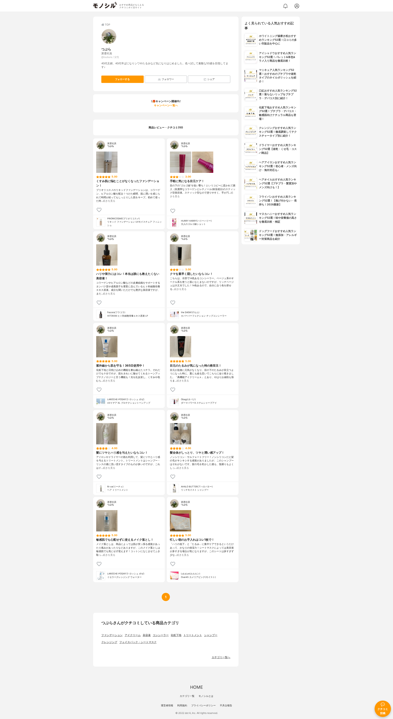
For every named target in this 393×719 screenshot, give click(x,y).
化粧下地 (176, 635)
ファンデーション (112, 635)
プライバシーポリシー (203, 705)
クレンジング (109, 642)
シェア (211, 79)
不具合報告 (226, 705)
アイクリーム (133, 635)
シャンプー (210, 635)
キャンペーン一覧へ (166, 105)
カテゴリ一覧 (187, 695)
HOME (196, 687)
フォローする (122, 79)
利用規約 (182, 705)
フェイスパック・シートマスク (138, 642)
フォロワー (168, 79)
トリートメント (192, 635)
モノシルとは (206, 695)
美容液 (147, 635)
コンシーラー (161, 635)
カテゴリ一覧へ (221, 657)
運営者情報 (167, 705)
